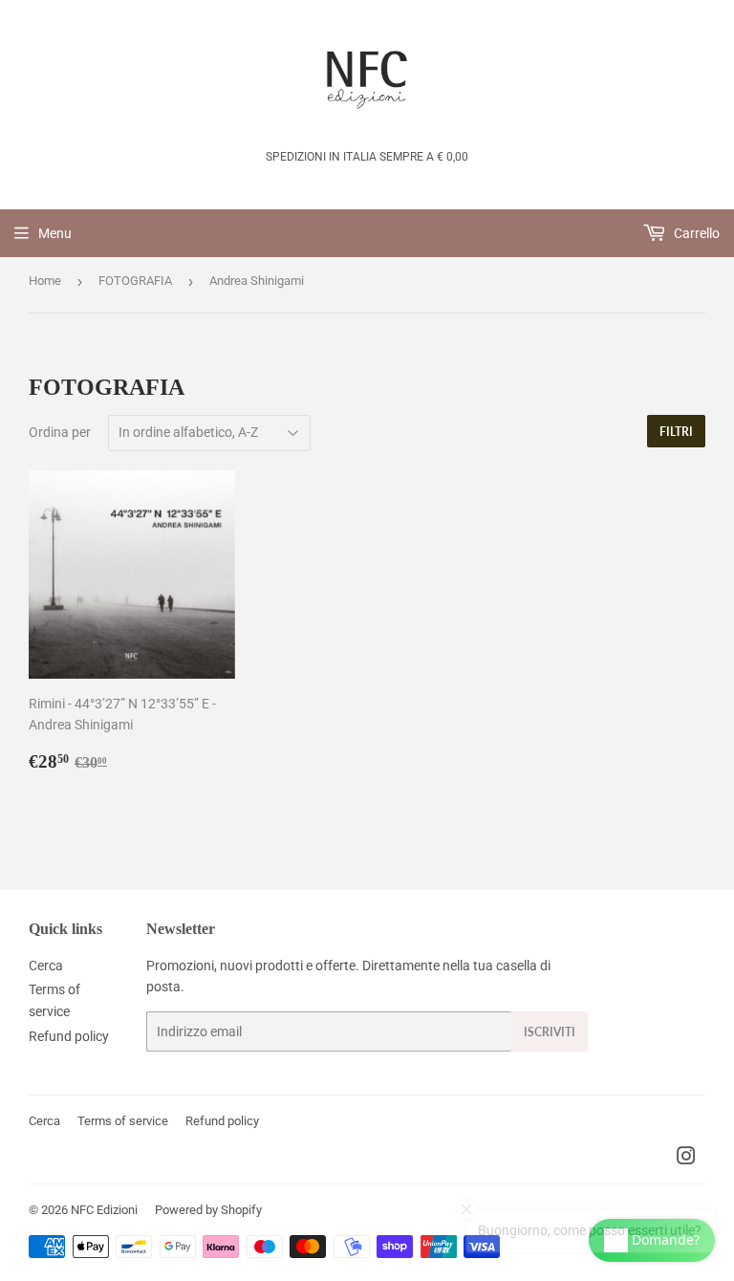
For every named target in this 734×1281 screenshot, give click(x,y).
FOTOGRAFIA (135, 280)
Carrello (695, 233)
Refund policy (69, 1036)
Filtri (676, 431)
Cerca (46, 965)
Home (45, 280)
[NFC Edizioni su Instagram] (686, 1158)
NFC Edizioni (104, 1210)
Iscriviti (549, 1032)
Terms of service (122, 1121)
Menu (55, 233)
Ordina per (60, 432)
